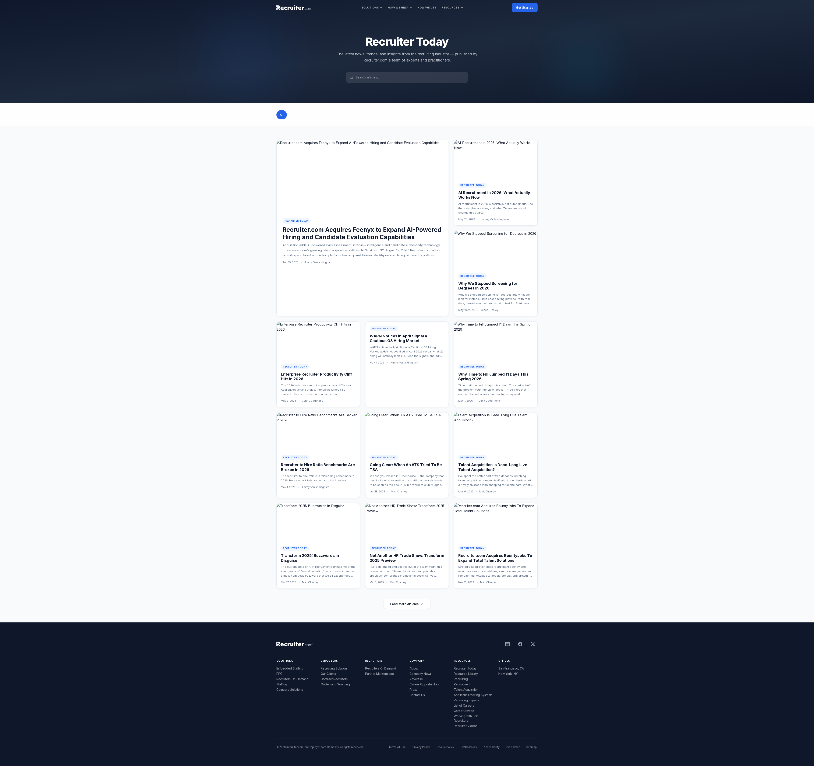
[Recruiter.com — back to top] (294, 7)
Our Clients (328, 673)
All (281, 114)
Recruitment (462, 684)
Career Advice (464, 711)
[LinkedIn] (507, 644)
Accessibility (492, 747)
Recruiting (461, 679)
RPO (279, 673)
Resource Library (466, 673)
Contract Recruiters (334, 679)
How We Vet (426, 7)
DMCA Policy (469, 747)
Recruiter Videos (465, 726)
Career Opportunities (424, 684)
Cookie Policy (445, 747)
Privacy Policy (421, 747)
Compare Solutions (289, 689)
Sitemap (531, 747)
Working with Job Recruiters (466, 718)
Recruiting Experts (466, 700)
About (414, 668)
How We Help (398, 7)
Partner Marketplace (379, 673)
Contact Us (417, 695)
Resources (451, 7)
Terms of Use (397, 747)
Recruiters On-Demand (292, 679)
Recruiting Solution (334, 668)
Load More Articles (404, 604)
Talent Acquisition (466, 689)
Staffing (281, 684)
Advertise (416, 679)
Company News (421, 673)
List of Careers (464, 705)
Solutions (370, 7)
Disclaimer (513, 747)
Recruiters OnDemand (380, 668)
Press (413, 689)
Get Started (524, 7)
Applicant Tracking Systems (473, 695)
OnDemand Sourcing (335, 684)
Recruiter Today (465, 668)
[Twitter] (533, 644)
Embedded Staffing (289, 668)
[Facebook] (520, 644)
